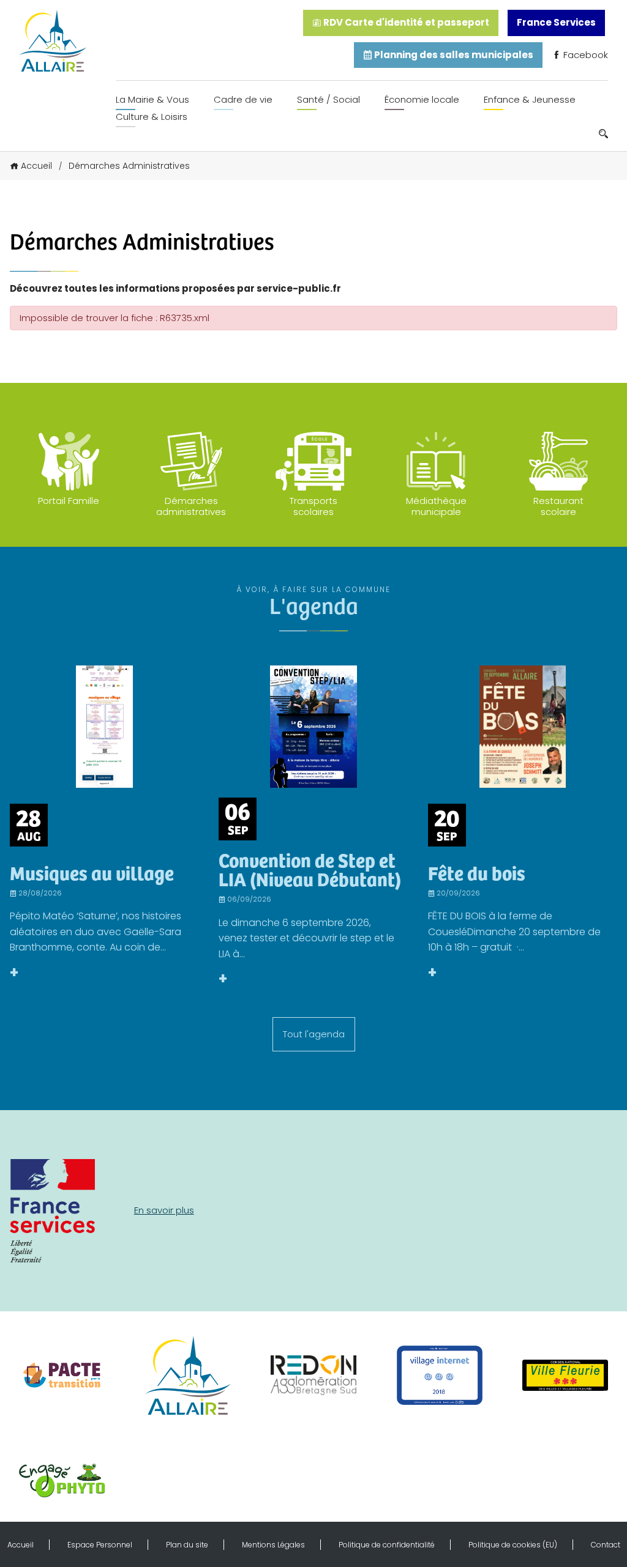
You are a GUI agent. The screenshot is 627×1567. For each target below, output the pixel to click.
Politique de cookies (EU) (512, 1544)
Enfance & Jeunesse (530, 99)
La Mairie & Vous (152, 99)
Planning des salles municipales (452, 54)
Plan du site (187, 1544)
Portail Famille (68, 500)
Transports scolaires (313, 506)
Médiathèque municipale (436, 506)
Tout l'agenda (314, 1034)
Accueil (36, 166)
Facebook (584, 54)
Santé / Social (328, 99)
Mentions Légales (273, 1544)
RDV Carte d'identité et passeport (405, 22)
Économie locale (422, 99)
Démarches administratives (191, 506)
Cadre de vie (243, 99)
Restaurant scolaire (558, 506)
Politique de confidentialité (387, 1544)
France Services (556, 22)
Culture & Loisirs (151, 116)
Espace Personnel (99, 1544)
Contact (605, 1544)
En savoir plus (164, 1210)
